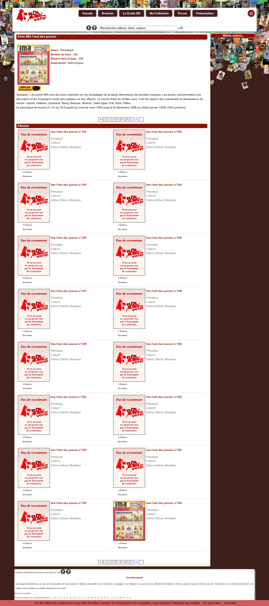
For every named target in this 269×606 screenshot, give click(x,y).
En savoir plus (212, 602)
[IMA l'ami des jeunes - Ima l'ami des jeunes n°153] (34, 486)
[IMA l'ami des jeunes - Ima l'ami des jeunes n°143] (34, 221)
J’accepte (230, 602)
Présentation (205, 13)
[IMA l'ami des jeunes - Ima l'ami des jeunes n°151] (34, 433)
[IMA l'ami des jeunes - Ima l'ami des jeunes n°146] (129, 274)
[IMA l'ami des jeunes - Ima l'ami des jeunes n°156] (129, 539)
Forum (182, 13)
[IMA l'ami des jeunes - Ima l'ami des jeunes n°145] (34, 274)
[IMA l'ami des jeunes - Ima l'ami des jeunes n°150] (129, 380)
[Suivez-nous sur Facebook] (88, 28)
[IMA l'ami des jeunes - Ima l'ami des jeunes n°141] (34, 168)
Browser (108, 13)
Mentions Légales (22, 593)
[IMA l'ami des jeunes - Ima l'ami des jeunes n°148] (129, 327)
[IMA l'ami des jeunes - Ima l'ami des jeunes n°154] (129, 486)
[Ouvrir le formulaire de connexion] (251, 13)
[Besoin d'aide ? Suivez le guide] (94, 28)
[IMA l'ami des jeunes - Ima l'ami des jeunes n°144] (129, 221)
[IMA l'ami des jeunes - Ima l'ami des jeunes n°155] (34, 539)
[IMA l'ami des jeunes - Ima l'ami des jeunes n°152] (129, 433)
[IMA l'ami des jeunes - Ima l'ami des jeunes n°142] (129, 168)
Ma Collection (159, 13)
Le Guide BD (131, 13)
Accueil (87, 13)
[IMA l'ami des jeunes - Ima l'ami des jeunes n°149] (34, 380)
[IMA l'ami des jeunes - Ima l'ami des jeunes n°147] (34, 327)
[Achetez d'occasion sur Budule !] (29, 89)
